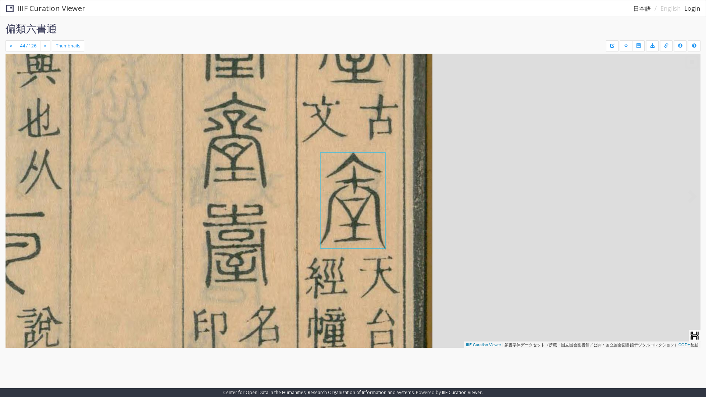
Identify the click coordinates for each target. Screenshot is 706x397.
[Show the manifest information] (680, 45)
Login (692, 8)
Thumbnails (68, 46)
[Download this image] (652, 45)
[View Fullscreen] (14, 85)
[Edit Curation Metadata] (612, 45)
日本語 (642, 8)
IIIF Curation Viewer (51, 8)
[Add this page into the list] (626, 45)
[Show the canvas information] (666, 45)
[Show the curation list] (638, 45)
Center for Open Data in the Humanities (264, 392)
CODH (684, 344)
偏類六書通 (31, 28)
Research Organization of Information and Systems (361, 392)
